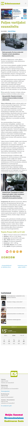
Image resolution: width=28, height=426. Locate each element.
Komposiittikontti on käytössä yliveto (6, 266)
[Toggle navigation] (25, 3)
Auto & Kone (11, 31)
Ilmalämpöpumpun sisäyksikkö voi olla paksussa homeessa (16, 297)
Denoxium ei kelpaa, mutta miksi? (14, 301)
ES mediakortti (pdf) (6, 406)
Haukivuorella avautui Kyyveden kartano (16, 307)
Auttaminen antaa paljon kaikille (22, 266)
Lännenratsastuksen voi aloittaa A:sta (15, 313)
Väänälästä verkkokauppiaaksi (14, 319)
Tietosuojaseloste (5, 391)
